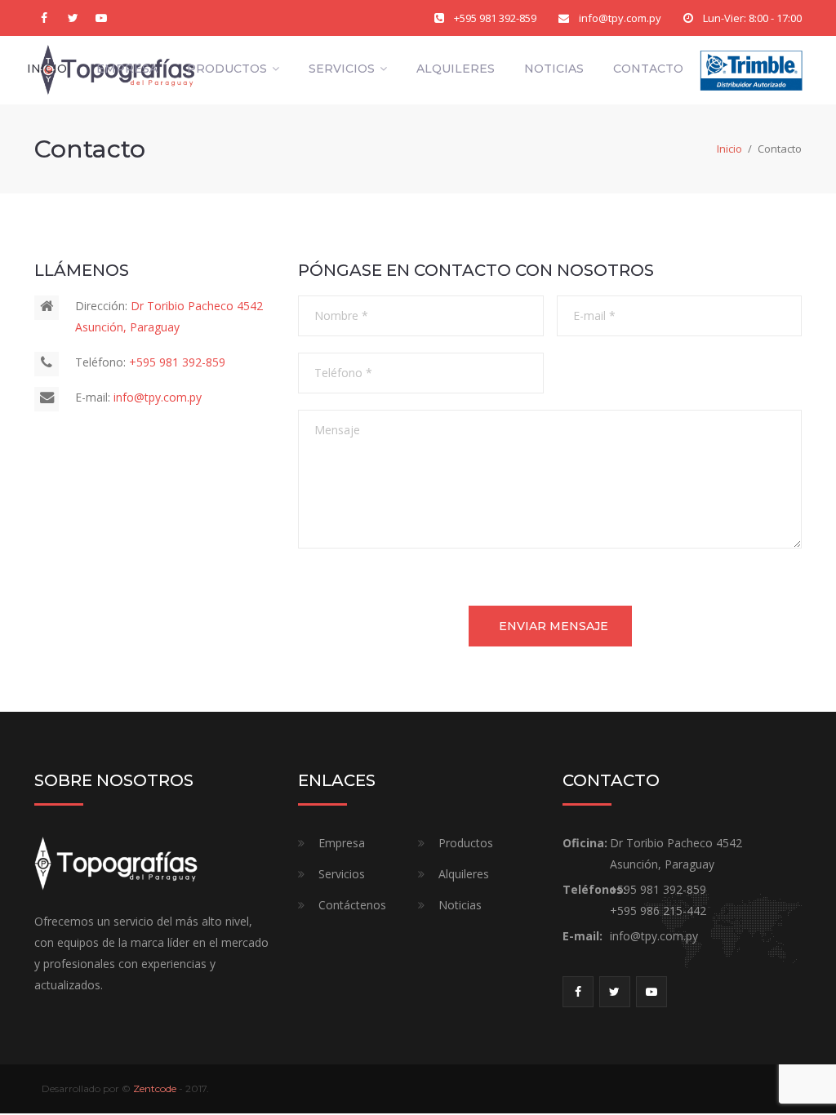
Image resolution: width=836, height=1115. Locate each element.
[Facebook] (44, 18)
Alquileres (455, 68)
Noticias (554, 68)
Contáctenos (352, 905)
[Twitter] (72, 18)
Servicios (342, 68)
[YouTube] (101, 18)
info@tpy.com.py (620, 18)
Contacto (648, 68)
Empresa (127, 68)
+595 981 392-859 (495, 18)
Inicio (47, 68)
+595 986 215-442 (658, 910)
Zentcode (154, 1088)
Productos (227, 68)
